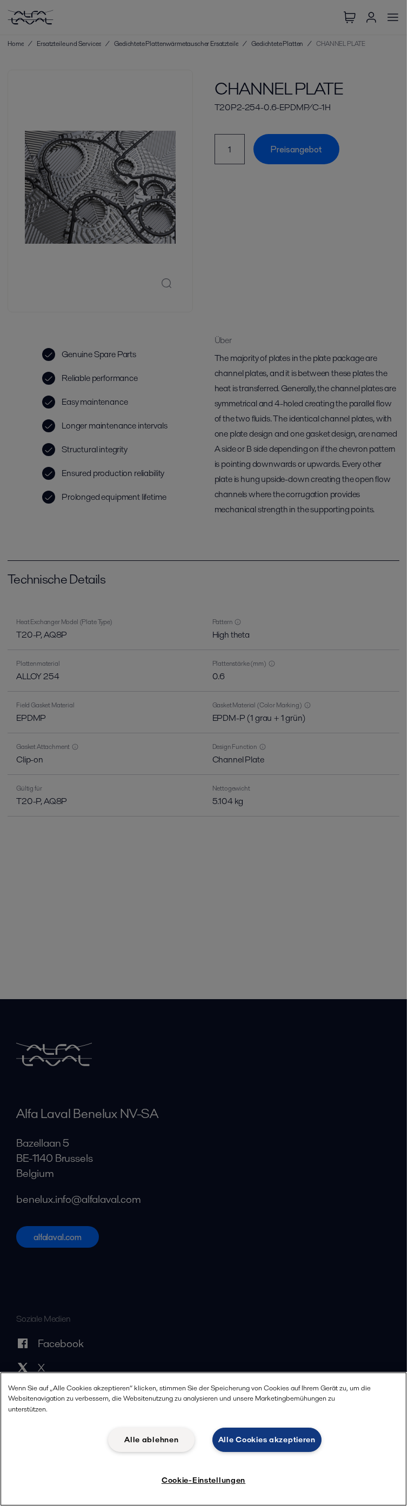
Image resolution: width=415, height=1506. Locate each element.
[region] (203, 1439)
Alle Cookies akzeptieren (267, 1439)
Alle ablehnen (151, 1439)
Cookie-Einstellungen (203, 1480)
